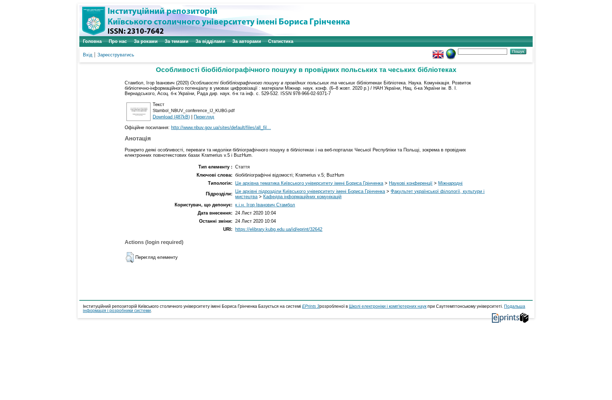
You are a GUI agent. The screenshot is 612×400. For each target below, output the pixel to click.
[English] (438, 51)
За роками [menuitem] (146, 41)
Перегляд (204, 117)
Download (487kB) (171, 117)
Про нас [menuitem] (118, 41)
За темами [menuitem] (176, 41)
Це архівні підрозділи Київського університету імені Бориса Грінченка (310, 191)
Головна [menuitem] (92, 41)
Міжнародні (450, 183)
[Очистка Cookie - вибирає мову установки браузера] (451, 51)
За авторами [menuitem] (246, 41)
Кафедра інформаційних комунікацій (302, 196)
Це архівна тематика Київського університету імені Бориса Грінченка (309, 183)
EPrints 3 (310, 306)
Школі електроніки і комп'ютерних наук (387, 306)
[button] (130, 257)
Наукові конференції (410, 183)
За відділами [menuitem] (210, 41)
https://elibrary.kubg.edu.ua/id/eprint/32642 (278, 229)
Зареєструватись (115, 54)
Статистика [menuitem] (280, 41)
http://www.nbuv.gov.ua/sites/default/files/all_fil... (221, 127)
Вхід (87, 54)
